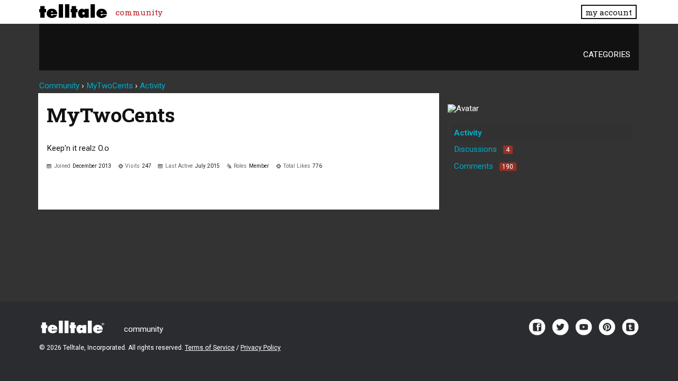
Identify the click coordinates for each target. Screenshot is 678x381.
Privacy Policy (260, 347)
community (139, 12)
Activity (468, 133)
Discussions (482, 149)
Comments (483, 166)
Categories (606, 54)
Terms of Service (210, 347)
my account (608, 12)
